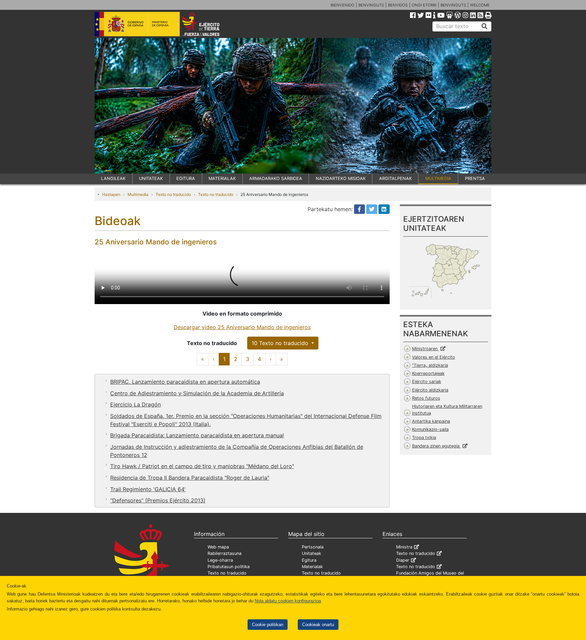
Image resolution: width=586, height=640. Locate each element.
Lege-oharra (220, 560)
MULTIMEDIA (438, 178)
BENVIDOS (398, 5)
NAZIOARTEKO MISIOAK (341, 178)
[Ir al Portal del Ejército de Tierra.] (208, 23)
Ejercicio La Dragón (135, 404)
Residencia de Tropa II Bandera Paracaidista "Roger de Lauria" (189, 477)
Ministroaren (425, 348)
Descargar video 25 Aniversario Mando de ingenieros (242, 327)
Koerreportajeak (428, 373)
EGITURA (185, 178)
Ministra (404, 546)
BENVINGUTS (371, 5)
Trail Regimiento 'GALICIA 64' (148, 489)
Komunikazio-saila (430, 429)
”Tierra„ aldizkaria (430, 365)
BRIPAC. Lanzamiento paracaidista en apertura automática (185, 381)
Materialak (312, 566)
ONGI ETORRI (424, 5)
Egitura (309, 560)
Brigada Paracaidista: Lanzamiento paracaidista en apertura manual (197, 435)
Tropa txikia (424, 437)
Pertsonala (313, 546)
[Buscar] (485, 26)
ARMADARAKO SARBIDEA (275, 178)
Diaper (402, 560)
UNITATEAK (151, 178)
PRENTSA (475, 178)
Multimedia (138, 194)
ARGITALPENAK (395, 178)
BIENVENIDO (342, 5)
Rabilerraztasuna (224, 553)
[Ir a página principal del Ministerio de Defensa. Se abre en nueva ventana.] (137, 23)
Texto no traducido (173, 194)
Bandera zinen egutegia (436, 445)
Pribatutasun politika (229, 566)
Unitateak (311, 553)
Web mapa (218, 546)
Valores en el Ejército (433, 357)
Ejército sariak (426, 381)
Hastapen (111, 194)
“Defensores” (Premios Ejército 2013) (158, 500)
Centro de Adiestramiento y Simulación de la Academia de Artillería (197, 393)
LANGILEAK (113, 178)
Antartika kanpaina (431, 421)
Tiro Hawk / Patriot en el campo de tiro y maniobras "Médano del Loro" (202, 466)
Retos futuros (426, 398)
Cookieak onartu (318, 624)
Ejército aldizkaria (430, 390)
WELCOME (480, 5)
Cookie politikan (267, 624)
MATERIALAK (222, 178)
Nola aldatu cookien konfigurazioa (288, 600)
